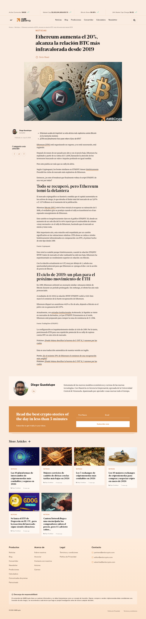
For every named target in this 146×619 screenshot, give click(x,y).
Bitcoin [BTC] (50, 208)
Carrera (37, 570)
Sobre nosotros (40, 553)
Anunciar (37, 557)
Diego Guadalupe (25, 130)
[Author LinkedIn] (34, 391)
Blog (66, 20)
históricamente (92, 169)
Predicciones (76, 20)
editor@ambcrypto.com (103, 557)
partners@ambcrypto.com (104, 553)
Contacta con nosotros (43, 561)
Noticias (58, 20)
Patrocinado (13, 582)
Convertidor (88, 20)
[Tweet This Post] (19, 154)
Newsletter (112, 20)
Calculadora (100, 20)
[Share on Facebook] (14, 154)
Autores (37, 565)
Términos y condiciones (69, 553)
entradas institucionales (61, 312)
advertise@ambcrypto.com (104, 562)
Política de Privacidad (68, 557)
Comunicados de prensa (18, 578)
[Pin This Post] (24, 154)
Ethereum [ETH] (43, 145)
